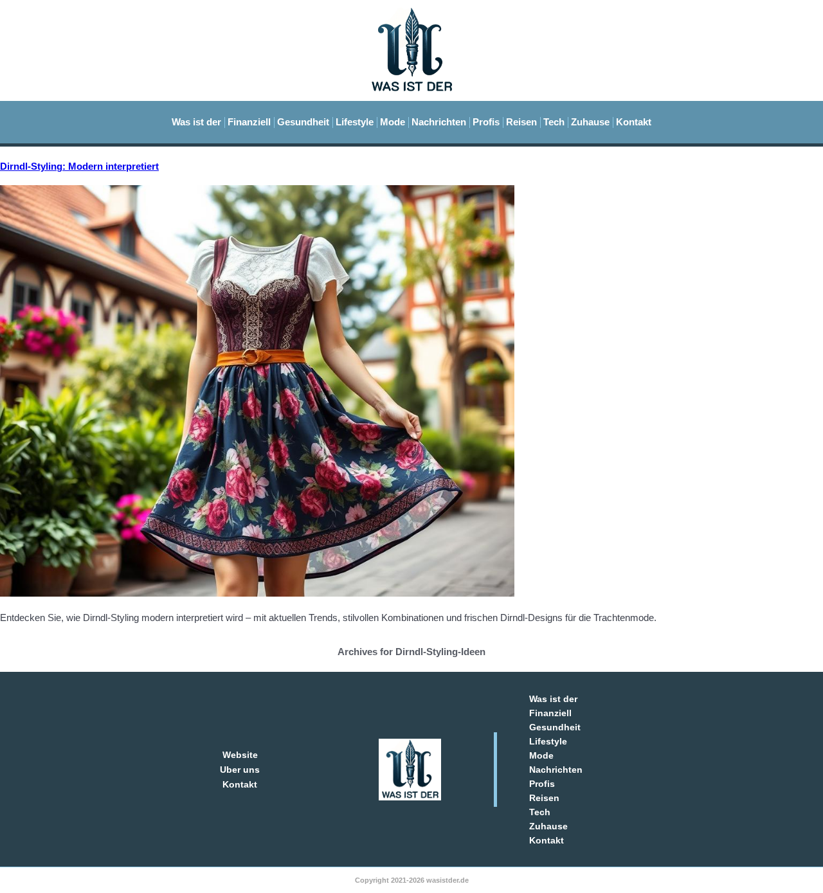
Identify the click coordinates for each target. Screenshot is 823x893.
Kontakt (633, 121)
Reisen (521, 121)
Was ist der (196, 121)
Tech (554, 121)
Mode (392, 121)
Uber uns (240, 769)
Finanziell (249, 121)
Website (240, 755)
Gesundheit (303, 121)
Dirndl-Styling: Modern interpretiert (79, 166)
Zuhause (590, 121)
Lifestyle (355, 121)
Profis (486, 121)
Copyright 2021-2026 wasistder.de (412, 880)
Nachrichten (439, 121)
